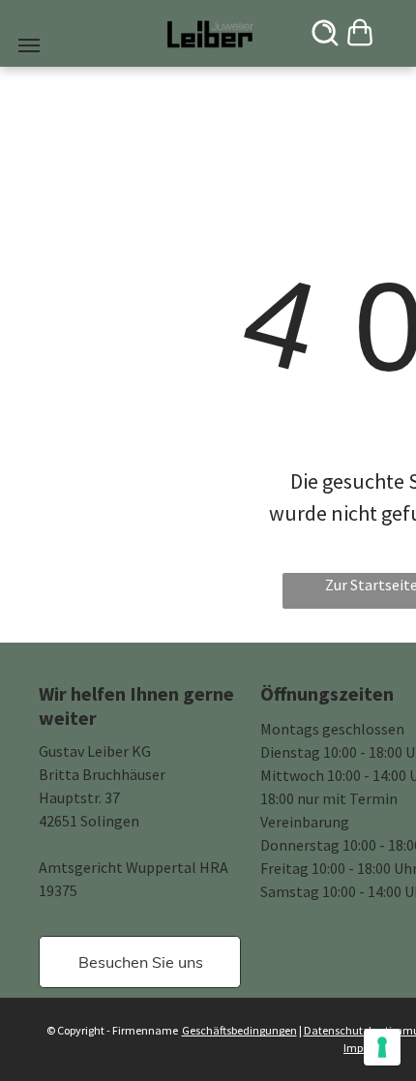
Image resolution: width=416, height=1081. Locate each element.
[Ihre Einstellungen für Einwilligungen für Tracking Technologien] (382, 1047)
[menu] (29, 45)
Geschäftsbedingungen (239, 1030)
